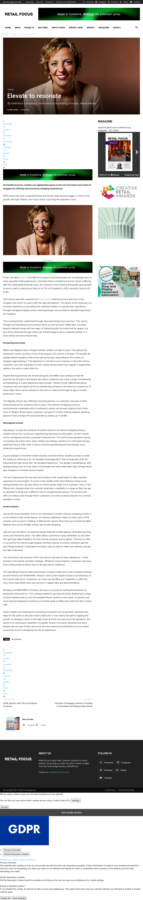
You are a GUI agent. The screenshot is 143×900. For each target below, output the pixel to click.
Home (8, 27)
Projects (29, 27)
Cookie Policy (110, 790)
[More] (47, 167)
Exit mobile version (71, 812)
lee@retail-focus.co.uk (59, 772)
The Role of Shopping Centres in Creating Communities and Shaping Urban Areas (73, 704)
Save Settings (19, 898)
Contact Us (49, 2)
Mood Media (46, 299)
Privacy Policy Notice (126, 790)
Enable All (5, 898)
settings (75, 800)
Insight (91, 27)
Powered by (18, 859)
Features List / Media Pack (66, 2)
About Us (39, 2)
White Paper (58, 27)
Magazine (104, 27)
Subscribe (30, 2)
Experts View (76, 27)
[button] (136, 27)
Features (43, 27)
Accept (4, 807)
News (18, 27)
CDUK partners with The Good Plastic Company (20, 704)
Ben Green (14, 110)
